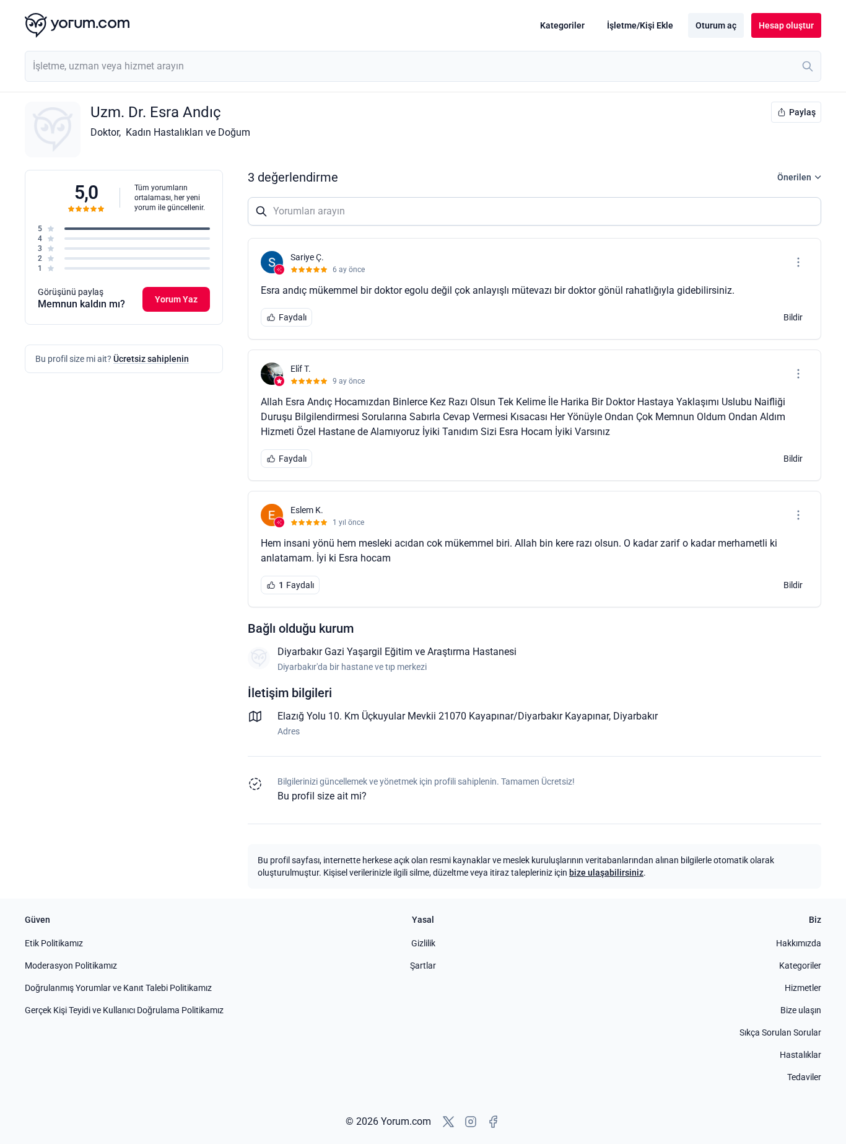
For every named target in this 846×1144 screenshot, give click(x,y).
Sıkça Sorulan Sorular (780, 1032)
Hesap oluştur (786, 25)
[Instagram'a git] (470, 1121)
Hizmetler (803, 988)
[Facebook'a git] (493, 1121)
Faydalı (293, 317)
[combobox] (423, 66)
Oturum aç (716, 25)
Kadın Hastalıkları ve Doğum (188, 132)
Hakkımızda (798, 943)
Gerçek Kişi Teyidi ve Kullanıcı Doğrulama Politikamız (124, 1010)
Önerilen (794, 177)
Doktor (104, 132)
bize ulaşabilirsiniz (606, 873)
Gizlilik (423, 943)
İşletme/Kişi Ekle (640, 25)
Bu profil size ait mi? (322, 796)
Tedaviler (804, 1077)
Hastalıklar (800, 1055)
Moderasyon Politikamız (71, 965)
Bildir (793, 317)
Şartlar (423, 965)
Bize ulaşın (800, 1010)
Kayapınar (587, 716)
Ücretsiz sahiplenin (151, 359)
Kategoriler (562, 25)
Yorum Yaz (176, 299)
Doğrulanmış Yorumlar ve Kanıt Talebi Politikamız (118, 988)
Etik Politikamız (54, 943)
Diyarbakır (635, 716)
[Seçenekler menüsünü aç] (798, 262)
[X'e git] (448, 1121)
